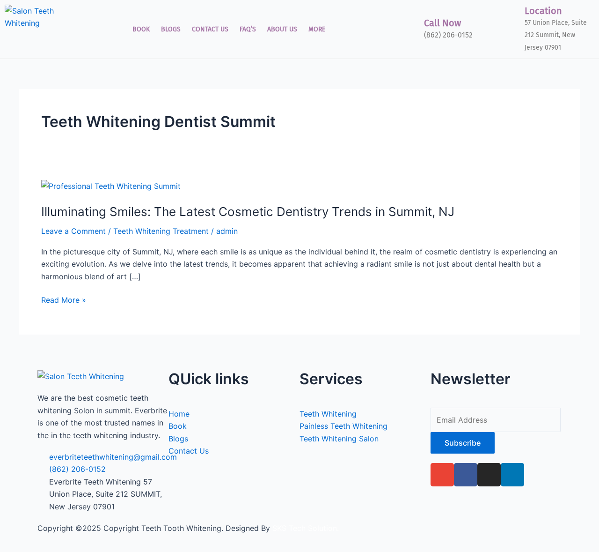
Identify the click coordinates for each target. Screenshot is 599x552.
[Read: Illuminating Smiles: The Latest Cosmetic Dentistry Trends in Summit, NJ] (111, 185)
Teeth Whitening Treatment (161, 231)
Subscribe (463, 443)
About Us (282, 29)
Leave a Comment (73, 231)
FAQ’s (248, 29)
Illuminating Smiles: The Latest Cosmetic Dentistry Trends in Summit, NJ (247, 211)
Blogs (171, 29)
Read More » (63, 299)
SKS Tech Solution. (304, 528)
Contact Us (210, 29)
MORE (316, 29)
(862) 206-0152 (448, 34)
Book (141, 29)
